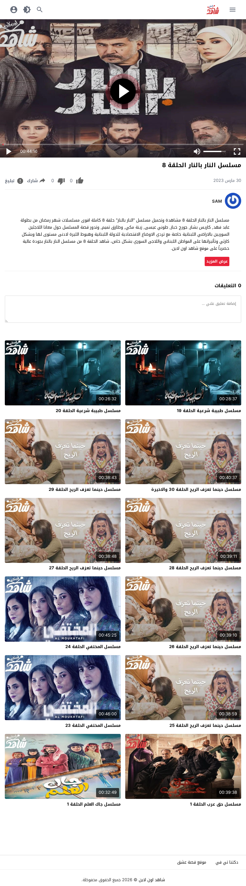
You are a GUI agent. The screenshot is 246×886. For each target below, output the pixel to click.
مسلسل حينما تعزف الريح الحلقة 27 (85, 568)
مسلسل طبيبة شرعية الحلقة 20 (88, 411)
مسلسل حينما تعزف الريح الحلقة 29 (85, 489)
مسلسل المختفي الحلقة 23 (93, 725)
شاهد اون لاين (152, 880)
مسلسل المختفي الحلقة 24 (93, 647)
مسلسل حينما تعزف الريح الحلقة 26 (205, 647)
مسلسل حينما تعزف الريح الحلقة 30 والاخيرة (196, 489)
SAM (217, 201)
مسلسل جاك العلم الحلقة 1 (94, 804)
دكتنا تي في (227, 862)
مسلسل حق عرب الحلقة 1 (215, 804)
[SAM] (233, 207)
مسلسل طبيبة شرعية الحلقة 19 (209, 411)
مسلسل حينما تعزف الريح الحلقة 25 (205, 725)
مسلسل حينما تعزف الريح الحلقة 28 (205, 568)
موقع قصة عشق (191, 862)
